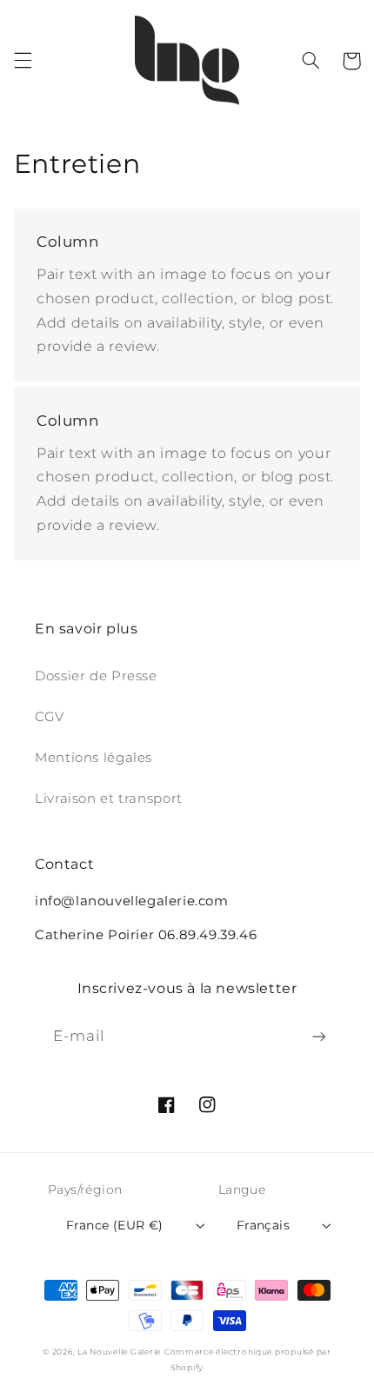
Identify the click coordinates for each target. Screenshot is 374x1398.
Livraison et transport (109, 798)
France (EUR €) (115, 1225)
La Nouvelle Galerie (119, 1352)
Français (263, 1225)
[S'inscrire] (319, 1037)
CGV (49, 717)
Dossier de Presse (96, 676)
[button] (23, 61)
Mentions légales (93, 757)
